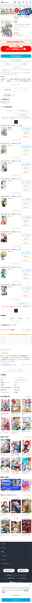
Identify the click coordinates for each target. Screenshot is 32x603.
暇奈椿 (20, 318)
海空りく (24, 455)
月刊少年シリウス (24, 26)
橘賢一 (16, 535)
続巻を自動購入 (7, 95)
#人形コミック (5, 102)
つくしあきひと (25, 515)
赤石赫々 (18, 473)
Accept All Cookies (16, 600)
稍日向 (18, 455)
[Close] (30, 585)
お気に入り (9, 64)
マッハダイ (9, 415)
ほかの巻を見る (17, 67)
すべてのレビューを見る (16, 370)
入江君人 (17, 415)
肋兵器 (12, 415)
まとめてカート (23, 115)
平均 (10, 330)
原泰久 (2, 515)
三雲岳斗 (9, 455)
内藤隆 (12, 432)
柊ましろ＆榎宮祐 (5, 432)
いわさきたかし (4, 473)
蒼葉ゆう (27, 473)
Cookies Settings (16, 595)
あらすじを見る (17, 139)
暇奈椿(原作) (28, 24)
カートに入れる (17, 60)
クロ (4, 318)
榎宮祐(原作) (21, 24)
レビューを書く (17, 30)
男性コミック (22, 377)
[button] (20, 578)
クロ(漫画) (16, 24)
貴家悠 (12, 535)
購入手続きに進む (17, 56)
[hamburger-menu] (30, 2)
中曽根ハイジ (25, 535)
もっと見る (16, 84)
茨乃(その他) (16, 26)
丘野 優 (29, 535)
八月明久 (13, 473)
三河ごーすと (4, 415)
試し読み (24, 64)
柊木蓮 (23, 473)
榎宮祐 (12, 318)
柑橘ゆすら (13, 455)
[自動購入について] (14, 95)
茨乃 (28, 318)
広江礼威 (13, 515)
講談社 (15, 385)
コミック (7, 18)
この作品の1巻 (7, 89)
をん (31, 455)
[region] (16, 593)
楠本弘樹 (3, 535)
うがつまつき (4, 455)
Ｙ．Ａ (6, 535)
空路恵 (27, 455)
